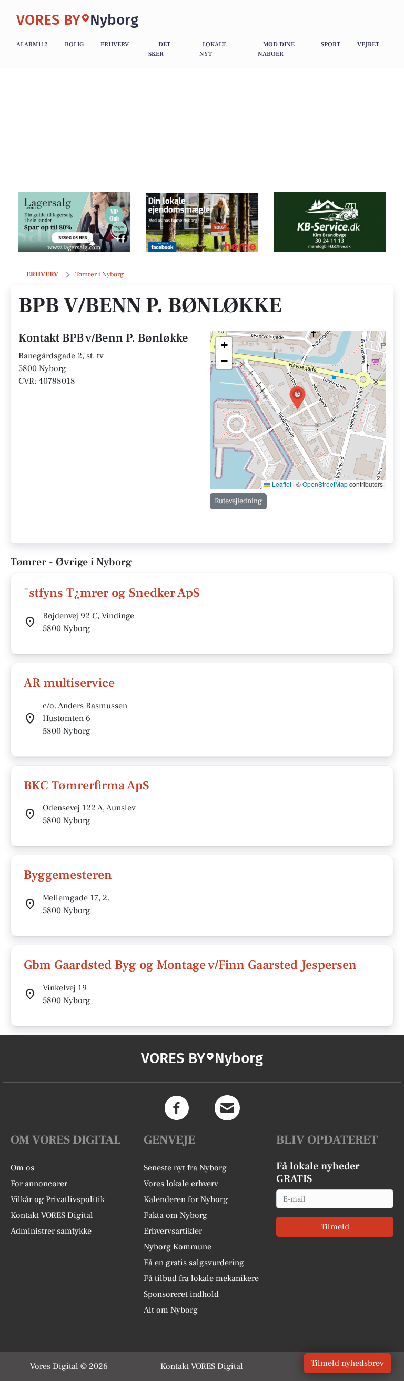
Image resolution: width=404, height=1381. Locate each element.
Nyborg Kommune (177, 1247)
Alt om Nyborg (171, 1310)
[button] (297, 398)
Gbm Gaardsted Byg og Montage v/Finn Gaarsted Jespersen (190, 965)
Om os (22, 1168)
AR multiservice (69, 683)
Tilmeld (335, 1227)
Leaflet (280, 483)
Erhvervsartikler (173, 1231)
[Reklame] (74, 222)
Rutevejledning (238, 501)
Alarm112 (32, 44)
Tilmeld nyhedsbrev (347, 1363)
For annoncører (39, 1183)
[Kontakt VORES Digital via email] (227, 1107)
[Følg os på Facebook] (176, 1107)
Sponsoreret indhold (181, 1294)
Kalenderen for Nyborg (186, 1199)
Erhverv (114, 44)
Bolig (74, 44)
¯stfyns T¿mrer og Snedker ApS (112, 593)
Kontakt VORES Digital (52, 1215)
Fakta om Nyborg (175, 1215)
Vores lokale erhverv (181, 1183)
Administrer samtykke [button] (51, 1231)
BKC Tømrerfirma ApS (86, 785)
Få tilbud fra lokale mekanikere (201, 1278)
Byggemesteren (68, 875)
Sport (330, 44)
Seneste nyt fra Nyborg (185, 1168)
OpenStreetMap (325, 483)
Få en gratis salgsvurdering (194, 1262)
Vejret (368, 44)
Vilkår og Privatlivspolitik (58, 1199)
